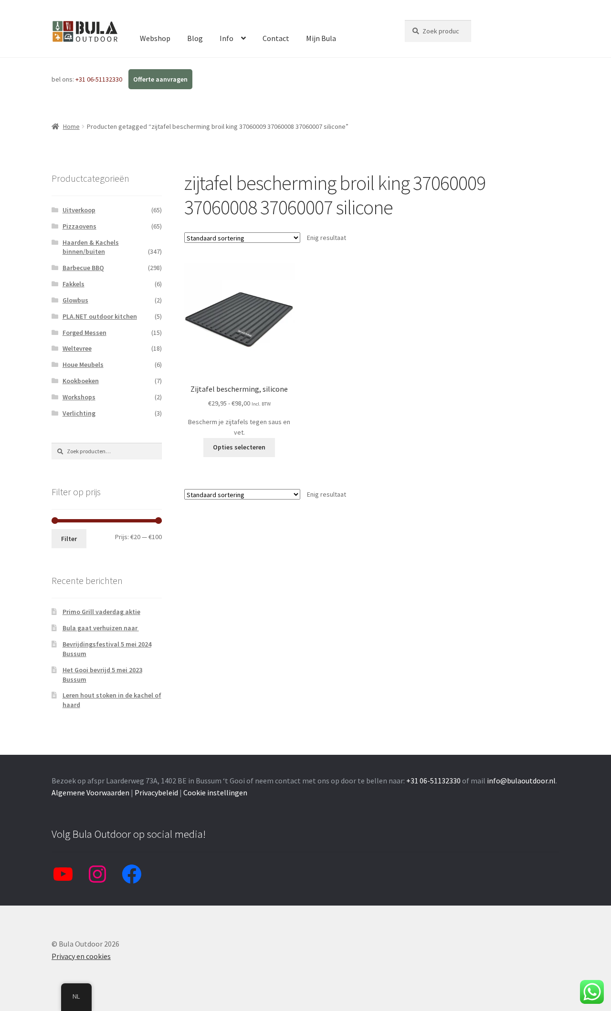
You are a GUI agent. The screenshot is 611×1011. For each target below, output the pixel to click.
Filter (69, 538)
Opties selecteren (239, 447)
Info (226, 38)
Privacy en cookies (81, 956)
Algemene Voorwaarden (90, 792)
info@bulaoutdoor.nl (521, 780)
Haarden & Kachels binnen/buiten (91, 247)
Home (71, 126)
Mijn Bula (321, 38)
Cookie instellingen (215, 792)
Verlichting (79, 413)
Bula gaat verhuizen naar (101, 628)
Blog (195, 38)
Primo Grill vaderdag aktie (101, 611)
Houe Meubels (83, 364)
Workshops (79, 397)
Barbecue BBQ (83, 267)
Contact (276, 38)
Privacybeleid (156, 792)
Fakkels (73, 284)
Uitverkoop (79, 210)
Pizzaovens (79, 226)
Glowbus (75, 300)
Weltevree (77, 348)
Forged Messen (84, 332)
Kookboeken (81, 380)
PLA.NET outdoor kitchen (100, 316)
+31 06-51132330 (99, 79)
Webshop (155, 38)
